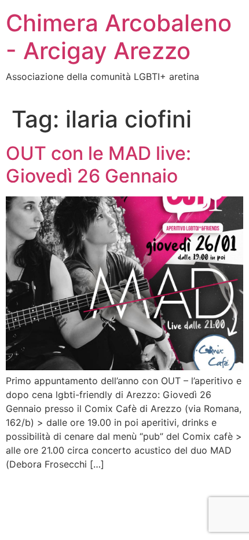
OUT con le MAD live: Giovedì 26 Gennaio (98, 164)
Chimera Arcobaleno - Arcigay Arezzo (119, 37)
